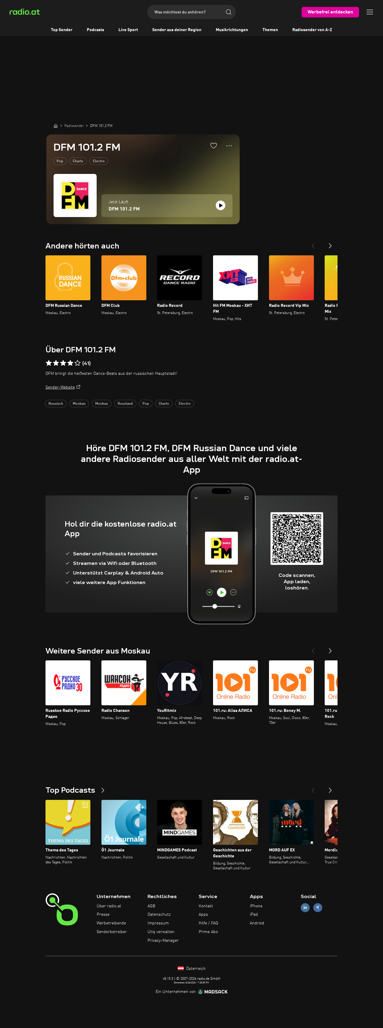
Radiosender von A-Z (312, 30)
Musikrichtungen (232, 30)
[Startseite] (55, 125)
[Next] (330, 243)
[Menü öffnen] (369, 12)
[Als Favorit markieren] (213, 145)
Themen (270, 30)
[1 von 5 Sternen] (48, 363)
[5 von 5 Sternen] (77, 363)
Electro (99, 161)
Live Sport (128, 30)
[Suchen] (228, 12)
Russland (125, 404)
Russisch (55, 404)
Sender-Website (60, 387)
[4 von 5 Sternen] (70, 363)
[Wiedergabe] (220, 205)
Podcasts (95, 30)
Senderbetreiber (112, 932)
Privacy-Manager (163, 940)
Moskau (79, 404)
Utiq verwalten (161, 932)
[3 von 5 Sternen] (63, 363)
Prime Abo (208, 932)
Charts (78, 161)
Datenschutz (159, 914)
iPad (254, 914)
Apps (203, 914)
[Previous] (313, 243)
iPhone (256, 906)
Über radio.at (109, 906)
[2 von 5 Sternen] (56, 363)
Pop (60, 161)
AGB (151, 906)
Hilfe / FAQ (208, 923)
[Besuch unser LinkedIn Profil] (305, 907)
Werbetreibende (111, 923)
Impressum (158, 923)
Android (257, 923)
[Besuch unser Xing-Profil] (317, 907)
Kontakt (206, 906)
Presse (103, 914)
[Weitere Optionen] (229, 145)
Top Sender (61, 30)
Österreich (195, 969)
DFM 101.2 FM (124, 209)
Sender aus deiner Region (176, 30)
